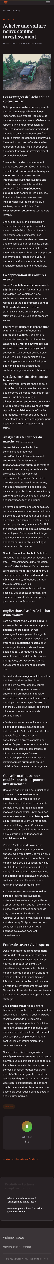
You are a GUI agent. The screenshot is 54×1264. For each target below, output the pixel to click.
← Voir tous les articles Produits (20, 1159)
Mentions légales (11, 1246)
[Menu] (48, 2)
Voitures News (13, 1237)
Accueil (6, 10)
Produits (16, 10)
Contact (27, 1246)
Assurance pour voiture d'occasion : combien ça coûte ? (25, 1210)
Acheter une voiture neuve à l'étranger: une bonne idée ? (21, 1200)
